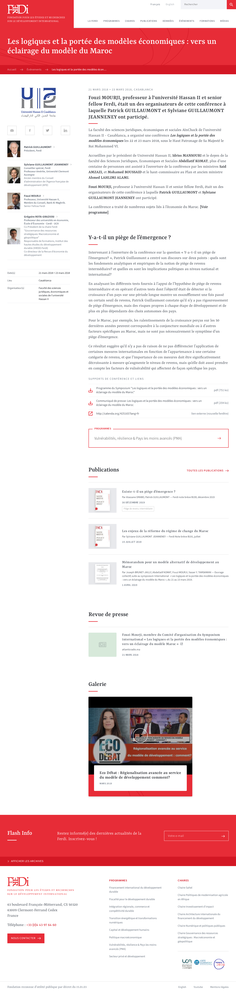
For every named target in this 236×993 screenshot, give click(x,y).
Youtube (198, 987)
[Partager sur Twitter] (47, 130)
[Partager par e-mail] (12, 130)
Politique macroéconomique (125, 937)
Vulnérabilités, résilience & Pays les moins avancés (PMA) (138, 438)
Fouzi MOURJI (180, 572)
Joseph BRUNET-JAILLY (138, 572)
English (170, 4)
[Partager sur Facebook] (29, 130)
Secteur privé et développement (127, 956)
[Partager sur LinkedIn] (65, 130)
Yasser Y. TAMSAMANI (200, 572)
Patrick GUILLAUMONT (157, 497)
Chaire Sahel (185, 888)
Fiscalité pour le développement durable (132, 899)
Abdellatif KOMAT (161, 572)
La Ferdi (93, 21)
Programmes (111, 21)
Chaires (130, 21)
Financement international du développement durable (135, 890)
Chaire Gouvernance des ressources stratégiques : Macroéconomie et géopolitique (198, 937)
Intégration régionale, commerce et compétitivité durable (129, 909)
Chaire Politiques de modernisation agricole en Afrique (203, 897)
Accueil (11, 69)
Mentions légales (219, 987)
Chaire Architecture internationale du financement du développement (199, 916)
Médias (224, 21)
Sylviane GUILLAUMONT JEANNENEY (146, 537)
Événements (186, 21)
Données (168, 21)
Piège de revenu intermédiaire (138, 508)
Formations (207, 21)
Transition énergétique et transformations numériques (133, 920)
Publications (148, 21)
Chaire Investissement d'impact (196, 907)
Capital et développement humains (129, 930)
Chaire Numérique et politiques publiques (201, 926)
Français (155, 4)
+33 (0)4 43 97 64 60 (41, 925)
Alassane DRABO (135, 497)
